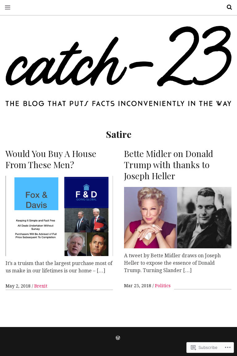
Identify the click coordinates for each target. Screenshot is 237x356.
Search (227, 7)
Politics (163, 285)
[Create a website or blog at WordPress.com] (118, 338)
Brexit (40, 286)
